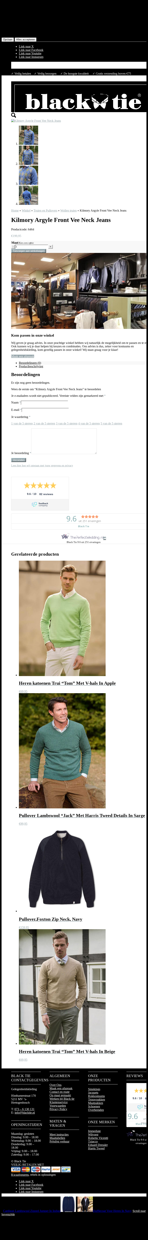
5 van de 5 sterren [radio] (111, 423)
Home (15, 210)
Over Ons (55, 1085)
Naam (16, 402)
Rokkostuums (96, 1096)
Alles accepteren (25, 39)
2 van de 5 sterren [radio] (44, 423)
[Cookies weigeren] (9, 20)
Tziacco (93, 1141)
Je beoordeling (21, 453)
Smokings (94, 1089)
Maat (14, 242)
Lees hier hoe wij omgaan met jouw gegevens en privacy (42, 465)
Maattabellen (57, 1138)
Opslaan (7, 39)
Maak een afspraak (22, 356)
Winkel (26, 210)
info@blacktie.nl (25, 1112)
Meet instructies (59, 1134)
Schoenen (94, 1106)
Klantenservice (59, 1102)
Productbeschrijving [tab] (31, 366)
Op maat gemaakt (60, 1095)
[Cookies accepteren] (4, 20)
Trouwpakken (96, 1099)
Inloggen (24, 66)
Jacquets (93, 1092)
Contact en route (60, 1091)
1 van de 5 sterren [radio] (22, 423)
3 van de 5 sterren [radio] (66, 423)
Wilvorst (93, 1134)
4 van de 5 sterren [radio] (89, 423)
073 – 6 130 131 (24, 1109)
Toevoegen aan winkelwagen (29, 250)
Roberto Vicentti (98, 1138)
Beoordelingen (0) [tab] (30, 362)
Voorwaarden (58, 1105)
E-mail (16, 409)
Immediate (94, 1131)
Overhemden (96, 1110)
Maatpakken (95, 1103)
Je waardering (20, 417)
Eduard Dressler (98, 1145)
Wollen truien (68, 210)
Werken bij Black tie (62, 1098)
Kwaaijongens (20, 1174)
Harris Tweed (96, 1148)
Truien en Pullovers (45, 210)
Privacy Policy (58, 1109)
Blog (22, 63)
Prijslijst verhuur (59, 1141)
